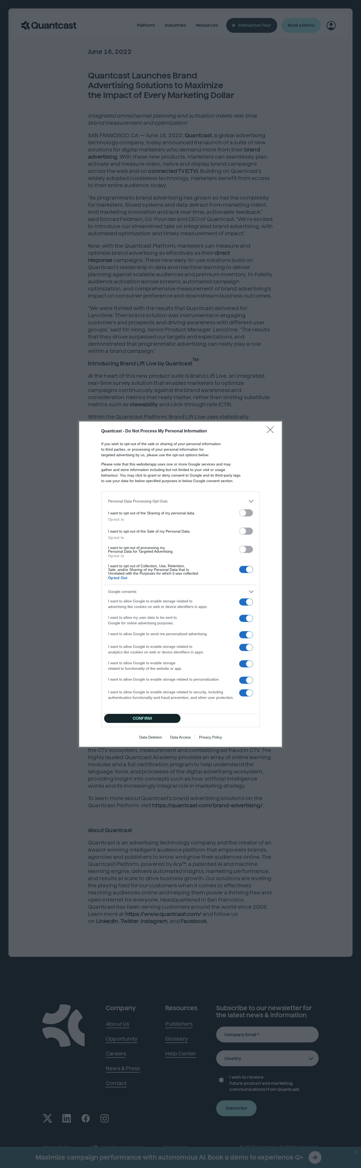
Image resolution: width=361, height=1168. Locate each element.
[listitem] (180, 501)
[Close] (272, 431)
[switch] (246, 512)
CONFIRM (142, 718)
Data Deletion (150, 737)
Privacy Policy (210, 737)
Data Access (180, 737)
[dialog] (180, 584)
